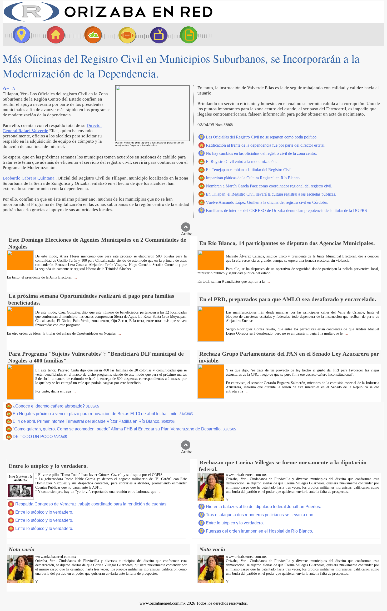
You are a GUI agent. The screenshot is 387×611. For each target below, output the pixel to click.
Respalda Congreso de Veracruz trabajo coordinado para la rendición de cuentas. (91, 504)
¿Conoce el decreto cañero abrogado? (56, 406)
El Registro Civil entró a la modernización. (241, 161)
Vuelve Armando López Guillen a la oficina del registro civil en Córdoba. (267, 202)
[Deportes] (122, 34)
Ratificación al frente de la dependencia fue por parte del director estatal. (265, 145)
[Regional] (88, 34)
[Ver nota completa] (20, 268)
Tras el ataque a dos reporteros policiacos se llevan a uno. (260, 515)
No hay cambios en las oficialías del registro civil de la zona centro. (261, 153)
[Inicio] (108, 21)
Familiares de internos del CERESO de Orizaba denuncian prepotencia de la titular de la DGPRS (286, 210)
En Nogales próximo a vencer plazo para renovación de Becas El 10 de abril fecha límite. (103, 413)
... (75, 277)
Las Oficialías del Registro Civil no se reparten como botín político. (261, 137)
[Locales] (54, 34)
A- (14, 88)
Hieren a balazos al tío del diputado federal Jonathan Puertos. (263, 506)
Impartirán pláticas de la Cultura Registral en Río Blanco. (253, 178)
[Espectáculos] (157, 34)
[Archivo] (193, 34)
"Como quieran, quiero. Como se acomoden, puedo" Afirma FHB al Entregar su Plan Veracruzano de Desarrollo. (124, 429)
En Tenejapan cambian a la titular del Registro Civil (248, 169)
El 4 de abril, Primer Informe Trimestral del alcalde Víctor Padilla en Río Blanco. (94, 421)
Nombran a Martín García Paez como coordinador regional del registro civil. (269, 186)
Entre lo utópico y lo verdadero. (44, 512)
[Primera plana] (20, 34)
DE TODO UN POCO (40, 436)
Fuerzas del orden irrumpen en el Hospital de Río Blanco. (259, 531)
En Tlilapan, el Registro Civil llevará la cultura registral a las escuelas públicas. (271, 194)
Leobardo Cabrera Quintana (28, 178)
